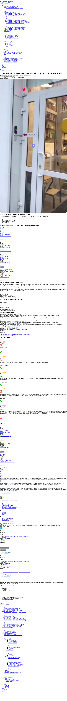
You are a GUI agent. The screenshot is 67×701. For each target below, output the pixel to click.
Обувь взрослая (8, 44)
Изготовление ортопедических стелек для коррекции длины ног (17, 27)
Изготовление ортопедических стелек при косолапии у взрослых (15, 621)
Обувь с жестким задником (12, 641)
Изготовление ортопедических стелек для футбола (12, 608)
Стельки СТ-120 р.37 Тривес (5, 241)
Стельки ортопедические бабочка (12, 32)
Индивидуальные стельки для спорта (8, 606)
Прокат (3, 65)
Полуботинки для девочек (12, 645)
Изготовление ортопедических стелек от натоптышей (15, 28)
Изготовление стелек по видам (7, 627)
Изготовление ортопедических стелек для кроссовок (15, 10)
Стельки (3, 501)
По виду (7, 46)
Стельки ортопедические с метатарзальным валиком (15, 39)
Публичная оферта (5, 520)
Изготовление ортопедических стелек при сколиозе (15, 23)
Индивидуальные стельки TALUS (12, 679)
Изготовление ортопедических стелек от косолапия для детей (16, 15)
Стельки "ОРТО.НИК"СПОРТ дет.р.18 (7, 271)
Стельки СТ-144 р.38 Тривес (5, 443)
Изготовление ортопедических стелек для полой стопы (15, 29)
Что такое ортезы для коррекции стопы (6, 481)
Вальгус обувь (10, 648)
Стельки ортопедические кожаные (12, 34)
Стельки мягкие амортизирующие (12, 36)
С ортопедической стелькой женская (14, 657)
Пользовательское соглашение (7, 519)
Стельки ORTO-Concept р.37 (5, 247)
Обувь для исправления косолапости (14, 647)
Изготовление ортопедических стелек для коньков (14, 8)
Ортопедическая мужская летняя (13, 663)
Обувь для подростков (12, 644)
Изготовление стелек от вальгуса (9, 616)
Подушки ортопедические (6, 506)
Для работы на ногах (11, 669)
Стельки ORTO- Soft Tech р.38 (5, 236)
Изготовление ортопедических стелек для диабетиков (15, 25)
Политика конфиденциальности (7, 518)
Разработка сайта (6, 528)
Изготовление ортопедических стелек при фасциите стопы (14, 622)
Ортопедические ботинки (12, 643)
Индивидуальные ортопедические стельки (9, 500)
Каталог (3, 5)
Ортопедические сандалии (12, 667)
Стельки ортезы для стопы (10, 40)
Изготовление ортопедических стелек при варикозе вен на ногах (17, 21)
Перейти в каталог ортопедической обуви (7, 471)
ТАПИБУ (7, 670)
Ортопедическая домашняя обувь (13, 668)
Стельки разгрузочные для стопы (11, 35)
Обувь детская (8, 43)
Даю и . (15, 334)
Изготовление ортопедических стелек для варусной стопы (16, 20)
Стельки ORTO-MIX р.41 (4, 277)
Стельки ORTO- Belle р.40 (4, 454)
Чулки (7, 51)
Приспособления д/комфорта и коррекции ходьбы (12, 683)
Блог (3, 514)
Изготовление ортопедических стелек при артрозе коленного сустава (18, 22)
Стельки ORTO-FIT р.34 (4, 258)
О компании (4, 512)
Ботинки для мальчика (12, 646)
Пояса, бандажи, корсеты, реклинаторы (9, 508)
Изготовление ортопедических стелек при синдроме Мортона (14, 624)
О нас (3, 64)
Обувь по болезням (9, 45)
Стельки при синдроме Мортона (11, 26)
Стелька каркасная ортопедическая (12, 33)
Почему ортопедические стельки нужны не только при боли (10, 476)
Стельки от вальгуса (9, 18)
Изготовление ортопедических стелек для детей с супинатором (17, 13)
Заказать (2, 239)
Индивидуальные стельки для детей (8, 503)
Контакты (4, 67)
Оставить (2, 573)
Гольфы (7, 50)
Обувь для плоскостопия (12, 640)
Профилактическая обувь (12, 642)
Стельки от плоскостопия (10, 19)
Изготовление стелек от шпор (9, 615)
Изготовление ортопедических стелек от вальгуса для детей (16, 14)
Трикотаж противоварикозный (7, 505)
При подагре (10, 654)
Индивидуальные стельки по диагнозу (8, 614)
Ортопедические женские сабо (13, 660)
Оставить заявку (3, 537)
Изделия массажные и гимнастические (10, 674)
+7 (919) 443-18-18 (3, 70)
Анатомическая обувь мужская (13, 666)
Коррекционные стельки (10, 37)
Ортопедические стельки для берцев (12, 38)
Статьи (3, 66)
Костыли (7, 56)
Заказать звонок (9, 70)
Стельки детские (9, 681)
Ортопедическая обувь (6, 504)
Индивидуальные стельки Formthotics (12, 680)
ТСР (3, 502)
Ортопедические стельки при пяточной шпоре (14, 17)
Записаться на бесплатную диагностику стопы (8, 76)
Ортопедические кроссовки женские (14, 662)
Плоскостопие (10, 652)
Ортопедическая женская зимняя (13, 658)
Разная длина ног (11, 653)
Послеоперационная (11, 655)
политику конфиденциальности (24, 334)
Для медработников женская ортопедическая (15, 661)
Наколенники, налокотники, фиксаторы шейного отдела (11, 507)
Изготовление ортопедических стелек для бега (14, 9)
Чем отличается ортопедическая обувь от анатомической (9, 486)
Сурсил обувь (8, 671)
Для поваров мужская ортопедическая (14, 665)
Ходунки (7, 55)
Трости (7, 685)
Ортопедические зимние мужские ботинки (15, 664)
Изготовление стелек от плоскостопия (10, 617)
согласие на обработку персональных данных (10, 334)
